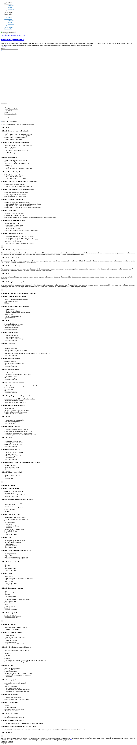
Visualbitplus (8, 2)
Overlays (11, 5)
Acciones (11, 9)
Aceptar (10, 741)
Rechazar (4, 741)
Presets (10, 7)
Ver (71, 740)
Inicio (6, 107)
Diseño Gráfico (5, 35)
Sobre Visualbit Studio (11, 109)
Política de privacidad (10, 114)
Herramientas (8, 4)
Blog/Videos (8, 110)
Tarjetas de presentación (12, 39)
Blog (5, 10)
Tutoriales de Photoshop (18, 35)
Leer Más (3, 47)
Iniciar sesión (8, 14)
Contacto (7, 112)
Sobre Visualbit (9, 12)
